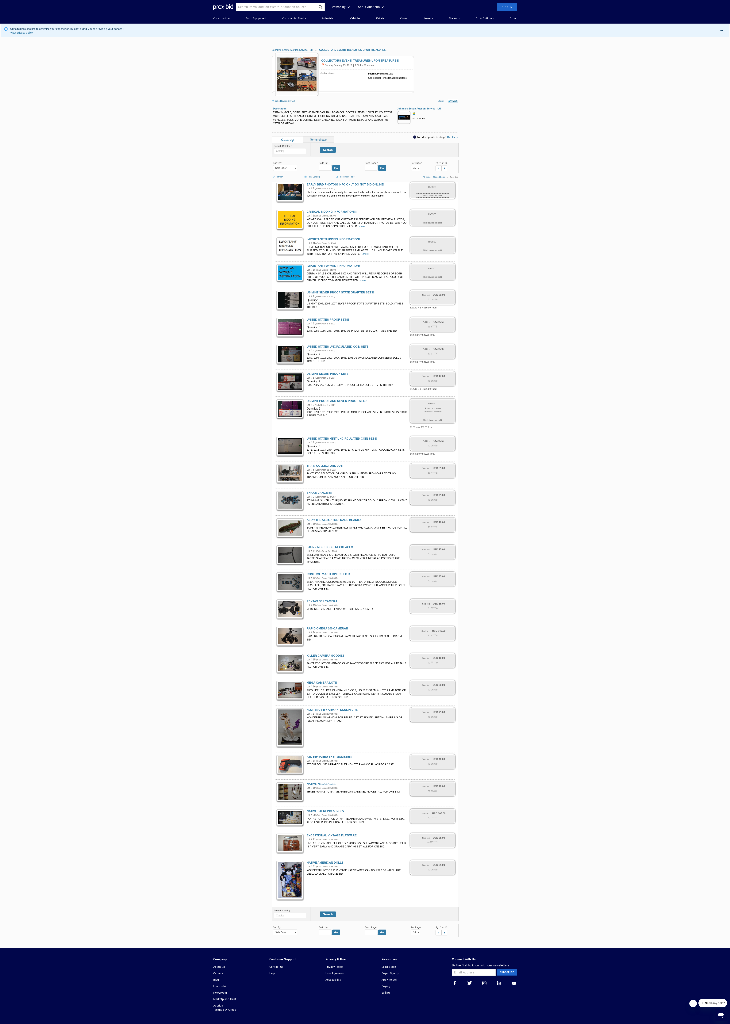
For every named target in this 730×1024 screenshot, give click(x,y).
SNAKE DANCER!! (319, 492)
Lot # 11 (311, 551)
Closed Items (439, 177)
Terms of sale (318, 139)
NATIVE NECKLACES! (321, 783)
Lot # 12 (311, 578)
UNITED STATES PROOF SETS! (328, 319)
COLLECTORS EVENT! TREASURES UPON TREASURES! (352, 49)
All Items (427, 177)
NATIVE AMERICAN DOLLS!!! (326, 862)
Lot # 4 (310, 350)
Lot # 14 (311, 632)
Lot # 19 (311, 788)
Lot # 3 (310, 323)
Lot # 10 (311, 524)
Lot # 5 (310, 377)
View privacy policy (21, 32)
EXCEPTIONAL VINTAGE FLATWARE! (332, 835)
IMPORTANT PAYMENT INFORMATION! (333, 265)
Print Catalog (314, 176)
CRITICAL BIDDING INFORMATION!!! (332, 211)
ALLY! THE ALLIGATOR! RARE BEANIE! (334, 520)
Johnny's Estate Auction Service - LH (292, 49)
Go (336, 168)
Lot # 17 (311, 714)
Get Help (452, 137)
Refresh (279, 176)
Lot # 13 (311, 605)
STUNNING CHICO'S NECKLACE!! (330, 547)
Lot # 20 (311, 815)
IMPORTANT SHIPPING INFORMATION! (333, 239)
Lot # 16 (311, 686)
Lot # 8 (310, 469)
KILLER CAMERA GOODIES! (326, 655)
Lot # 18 (311, 760)
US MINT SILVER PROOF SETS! (328, 373)
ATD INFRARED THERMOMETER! (329, 756)
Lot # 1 (310, 188)
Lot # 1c (311, 270)
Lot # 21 (311, 839)
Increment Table (347, 177)
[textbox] (290, 151)
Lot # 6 (310, 405)
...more (361, 226)
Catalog (287, 140)
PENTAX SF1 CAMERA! (322, 601)
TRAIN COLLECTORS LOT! (325, 465)
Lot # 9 (310, 496)
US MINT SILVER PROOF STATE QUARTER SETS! (340, 292)
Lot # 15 (311, 659)
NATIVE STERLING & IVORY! (326, 811)
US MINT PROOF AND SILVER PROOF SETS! (337, 401)
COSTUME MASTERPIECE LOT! (328, 574)
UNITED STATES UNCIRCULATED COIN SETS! (338, 346)
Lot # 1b (311, 243)
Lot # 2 (310, 296)
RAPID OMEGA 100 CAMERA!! (327, 628)
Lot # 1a (311, 215)
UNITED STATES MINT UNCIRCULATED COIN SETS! (342, 438)
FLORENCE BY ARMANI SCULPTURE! (333, 709)
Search (328, 149)
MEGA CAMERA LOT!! (322, 682)
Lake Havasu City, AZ (285, 101)
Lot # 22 (311, 866)
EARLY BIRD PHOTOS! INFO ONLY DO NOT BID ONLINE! (345, 184)
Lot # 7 (310, 442)
